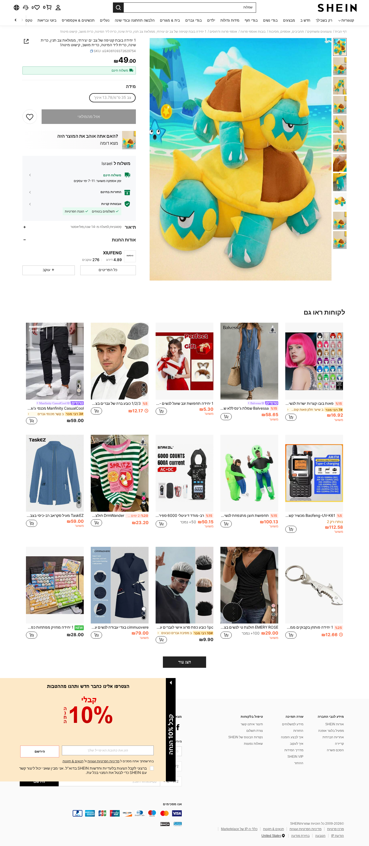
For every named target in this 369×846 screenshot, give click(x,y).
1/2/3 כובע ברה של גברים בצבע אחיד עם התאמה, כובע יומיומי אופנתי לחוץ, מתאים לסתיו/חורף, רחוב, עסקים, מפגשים (119, 403)
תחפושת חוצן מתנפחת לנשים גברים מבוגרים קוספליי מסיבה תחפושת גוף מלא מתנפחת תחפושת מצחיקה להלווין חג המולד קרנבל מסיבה (248, 515)
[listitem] (314, 374)
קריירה (339, 744)
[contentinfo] (101, 813)
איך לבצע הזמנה (292, 737)
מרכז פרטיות (335, 829)
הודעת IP (337, 836)
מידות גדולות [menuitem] (229, 20)
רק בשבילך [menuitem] (324, 20)
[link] (47, 7)
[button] (25, 7)
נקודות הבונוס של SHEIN (245, 737)
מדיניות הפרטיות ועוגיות (305, 829)
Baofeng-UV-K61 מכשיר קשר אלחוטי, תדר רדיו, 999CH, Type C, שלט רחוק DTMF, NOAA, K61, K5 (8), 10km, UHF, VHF (313, 515)
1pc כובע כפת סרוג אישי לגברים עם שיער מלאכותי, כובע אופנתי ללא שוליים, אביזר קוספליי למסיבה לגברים (184, 627)
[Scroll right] (16, 20)
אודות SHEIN (334, 724)
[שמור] (29, 116)
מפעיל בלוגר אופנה (331, 731)
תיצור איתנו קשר (252, 724)
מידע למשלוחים (292, 724)
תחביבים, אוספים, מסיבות (286, 31)
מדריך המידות (293, 750)
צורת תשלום (254, 731)
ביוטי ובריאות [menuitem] (47, 20)
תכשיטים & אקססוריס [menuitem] (78, 20)
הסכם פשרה (335, 750)
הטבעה (320, 836)
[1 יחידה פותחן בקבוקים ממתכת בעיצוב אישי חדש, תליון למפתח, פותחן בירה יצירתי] (314, 585)
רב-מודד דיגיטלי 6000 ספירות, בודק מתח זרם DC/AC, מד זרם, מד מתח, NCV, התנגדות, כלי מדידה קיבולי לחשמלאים (184, 515)
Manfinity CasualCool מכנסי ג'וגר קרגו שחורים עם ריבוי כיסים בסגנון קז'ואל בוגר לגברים (55, 408)
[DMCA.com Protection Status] (165, 824)
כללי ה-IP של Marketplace (239, 829)
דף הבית (341, 31)
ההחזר (298, 763)
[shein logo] (337, 7)
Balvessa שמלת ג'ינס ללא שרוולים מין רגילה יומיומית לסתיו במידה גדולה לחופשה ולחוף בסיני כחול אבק (248, 408)
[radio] (112, 97)
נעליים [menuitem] (104, 20)
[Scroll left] (22, 20)
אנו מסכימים (172, 804)
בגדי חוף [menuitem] (251, 20)
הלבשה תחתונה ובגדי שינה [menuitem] (135, 20)
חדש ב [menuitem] (305, 20)
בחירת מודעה (300, 836)
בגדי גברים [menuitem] (193, 20)
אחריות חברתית (333, 737)
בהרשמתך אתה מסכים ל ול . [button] (108, 761)
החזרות (298, 731)
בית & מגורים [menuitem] (170, 20)
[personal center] (58, 7)
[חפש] (118, 7)
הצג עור (184, 662)
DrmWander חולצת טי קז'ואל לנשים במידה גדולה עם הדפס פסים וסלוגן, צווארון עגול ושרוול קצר (119, 515)
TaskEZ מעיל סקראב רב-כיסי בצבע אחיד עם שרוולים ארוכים (55, 515)
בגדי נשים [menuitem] (270, 20)
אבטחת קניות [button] (111, 204)
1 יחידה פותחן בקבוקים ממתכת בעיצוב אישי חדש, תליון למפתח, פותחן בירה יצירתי (313, 627)
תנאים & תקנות (273, 829)
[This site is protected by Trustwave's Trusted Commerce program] (178, 824)
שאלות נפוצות (253, 744)
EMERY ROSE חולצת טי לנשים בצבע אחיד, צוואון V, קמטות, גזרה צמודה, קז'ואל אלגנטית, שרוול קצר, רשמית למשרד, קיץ (249, 627)
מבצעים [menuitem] (289, 20)
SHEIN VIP (295, 757)
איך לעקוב (296, 744)
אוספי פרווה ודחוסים (223, 31)
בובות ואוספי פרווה (253, 31)
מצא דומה (109, 143)
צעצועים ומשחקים (319, 31)
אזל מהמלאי (89, 116)
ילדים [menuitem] (211, 20)
